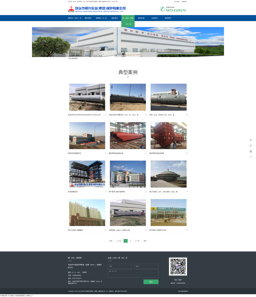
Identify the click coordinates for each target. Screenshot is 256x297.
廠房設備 (141, 18)
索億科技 (185, 291)
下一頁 (137, 241)
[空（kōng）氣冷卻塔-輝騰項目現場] (128, 97)
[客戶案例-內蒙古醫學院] (128, 174)
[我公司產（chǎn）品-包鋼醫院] (87, 212)
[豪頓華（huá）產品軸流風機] (168, 135)
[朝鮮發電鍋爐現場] (87, 135)
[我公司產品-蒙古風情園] (168, 174)
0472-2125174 (251, 140)
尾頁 (145, 241)
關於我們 (88, 18)
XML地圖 (180, 291)
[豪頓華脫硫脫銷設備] (128, 135)
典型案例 (75, 58)
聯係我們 (184, 1)
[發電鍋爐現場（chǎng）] (87, 174)
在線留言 (154, 18)
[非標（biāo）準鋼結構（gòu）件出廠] (128, 212)
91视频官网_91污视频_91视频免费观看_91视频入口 (16, 295)
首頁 (69, 58)
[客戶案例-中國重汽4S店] (168, 212)
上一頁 (119, 241)
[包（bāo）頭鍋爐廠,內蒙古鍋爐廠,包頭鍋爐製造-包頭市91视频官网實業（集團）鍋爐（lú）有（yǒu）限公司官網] (97, 8)
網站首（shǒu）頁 (74, 18)
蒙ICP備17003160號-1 (121, 291)
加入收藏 (176, 1)
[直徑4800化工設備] (168, 97)
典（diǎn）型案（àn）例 (128, 21)
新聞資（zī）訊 (101, 18)
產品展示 (115, 18)
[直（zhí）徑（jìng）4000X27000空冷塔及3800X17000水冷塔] (87, 97)
